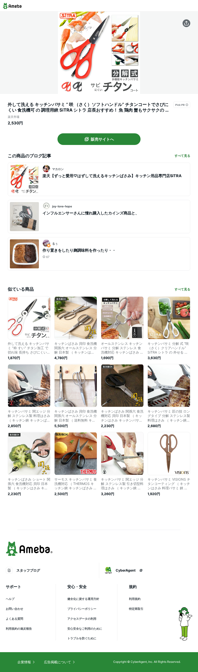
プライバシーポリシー (81, 609)
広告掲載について (57, 662)
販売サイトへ (102, 139)
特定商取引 (136, 609)
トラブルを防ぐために (81, 638)
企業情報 (24, 662)
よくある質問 (14, 618)
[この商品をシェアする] (186, 23)
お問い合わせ (14, 609)
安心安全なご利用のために (84, 628)
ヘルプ (10, 599)
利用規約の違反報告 (19, 628)
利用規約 (135, 599)
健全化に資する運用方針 (83, 599)
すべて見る (182, 156)
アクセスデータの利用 (81, 618)
